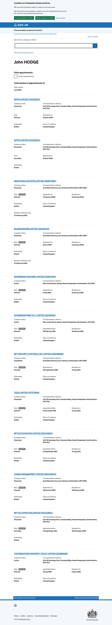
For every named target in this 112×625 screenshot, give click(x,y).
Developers (53, 616)
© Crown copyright (92, 620)
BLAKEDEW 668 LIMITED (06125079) (31, 229)
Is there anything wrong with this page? (86, 598)
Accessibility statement (42, 616)
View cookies (60, 18)
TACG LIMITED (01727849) (26, 392)
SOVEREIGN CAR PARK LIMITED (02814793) (35, 276)
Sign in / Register (93, 36)
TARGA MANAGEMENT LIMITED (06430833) (35, 474)
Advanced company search (23, 52)
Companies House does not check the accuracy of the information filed (35, 34)
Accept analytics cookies (24, 18)
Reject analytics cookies (45, 18)
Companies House (24, 619)
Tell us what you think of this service (24, 598)
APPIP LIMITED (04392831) (27, 99)
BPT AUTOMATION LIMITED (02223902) (33, 433)
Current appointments (26, 76)
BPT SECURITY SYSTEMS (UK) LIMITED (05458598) (39, 354)
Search (95, 46)
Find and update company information (28, 30)
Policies (16, 616)
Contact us (30, 616)
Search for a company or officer (25, 40)
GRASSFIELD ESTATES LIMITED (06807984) (35, 181)
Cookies (22, 616)
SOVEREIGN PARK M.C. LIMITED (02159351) (35, 315)
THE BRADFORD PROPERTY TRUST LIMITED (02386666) (41, 553)
